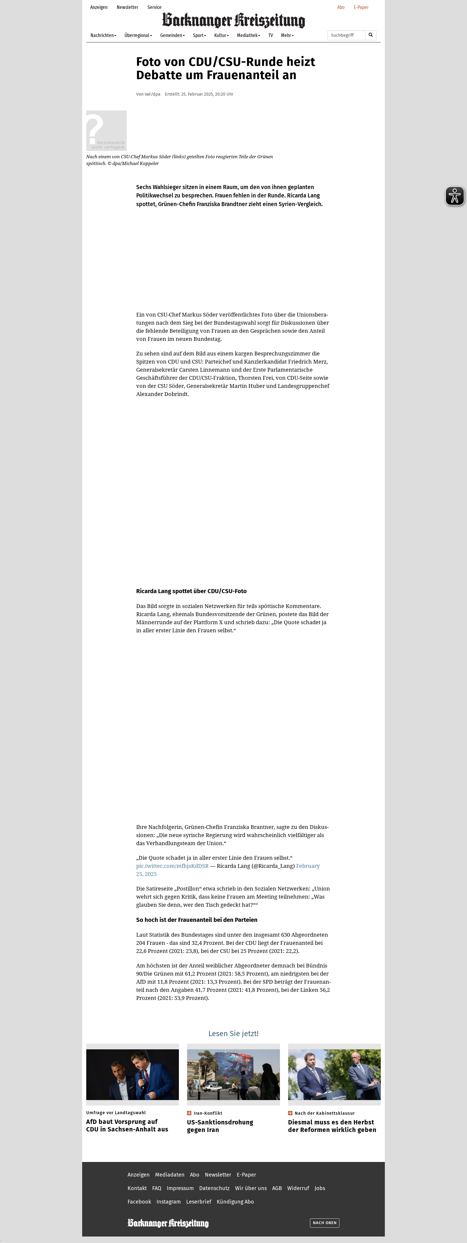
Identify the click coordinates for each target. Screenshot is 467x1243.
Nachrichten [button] (102, 35)
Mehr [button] (286, 35)
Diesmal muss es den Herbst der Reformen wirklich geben (332, 1126)
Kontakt (137, 1188)
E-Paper (361, 7)
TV (270, 35)
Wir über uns (251, 1188)
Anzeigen (99, 7)
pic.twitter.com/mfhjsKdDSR (172, 865)
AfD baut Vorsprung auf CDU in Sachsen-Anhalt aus (127, 1125)
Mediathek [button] (247, 35)
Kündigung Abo (235, 1201)
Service (155, 7)
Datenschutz (214, 1188)
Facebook (139, 1201)
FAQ (156, 1188)
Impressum (180, 1188)
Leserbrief (198, 1201)
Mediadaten (170, 1174)
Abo (341, 7)
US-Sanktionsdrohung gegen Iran (220, 1126)
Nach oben (325, 1222)
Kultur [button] (220, 35)
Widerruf (298, 1188)
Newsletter (127, 7)
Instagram (168, 1201)
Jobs (320, 1188)
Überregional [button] (137, 35)
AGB (277, 1188)
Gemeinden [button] (171, 35)
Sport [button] (198, 35)
